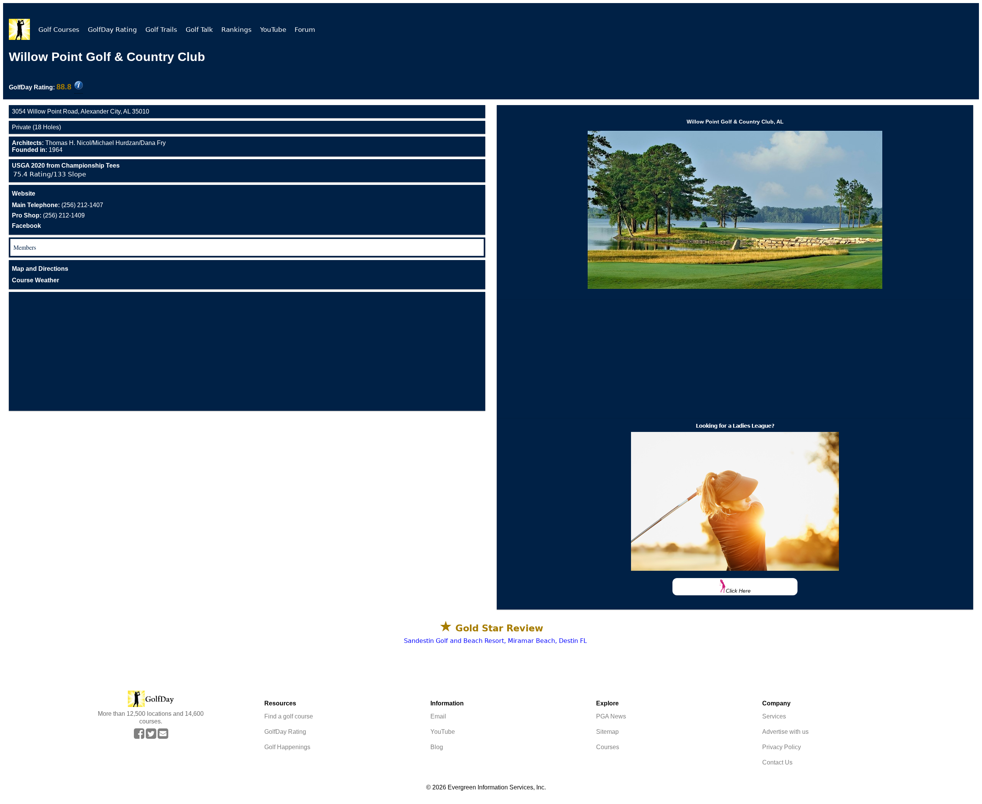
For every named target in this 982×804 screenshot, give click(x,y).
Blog (436, 747)
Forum (305, 29)
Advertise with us (785, 731)
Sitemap (607, 731)
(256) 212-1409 (48, 215)
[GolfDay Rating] (78, 86)
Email (438, 716)
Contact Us (777, 762)
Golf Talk (199, 29)
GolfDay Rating (112, 29)
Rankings (236, 29)
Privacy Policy (781, 747)
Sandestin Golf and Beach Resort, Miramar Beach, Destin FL (495, 640)
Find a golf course (288, 716)
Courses (607, 747)
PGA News (611, 716)
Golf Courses (58, 29)
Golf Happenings (287, 747)
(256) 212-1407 (57, 205)
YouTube (273, 29)
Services (774, 716)
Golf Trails (161, 29)
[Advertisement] (247, 351)
